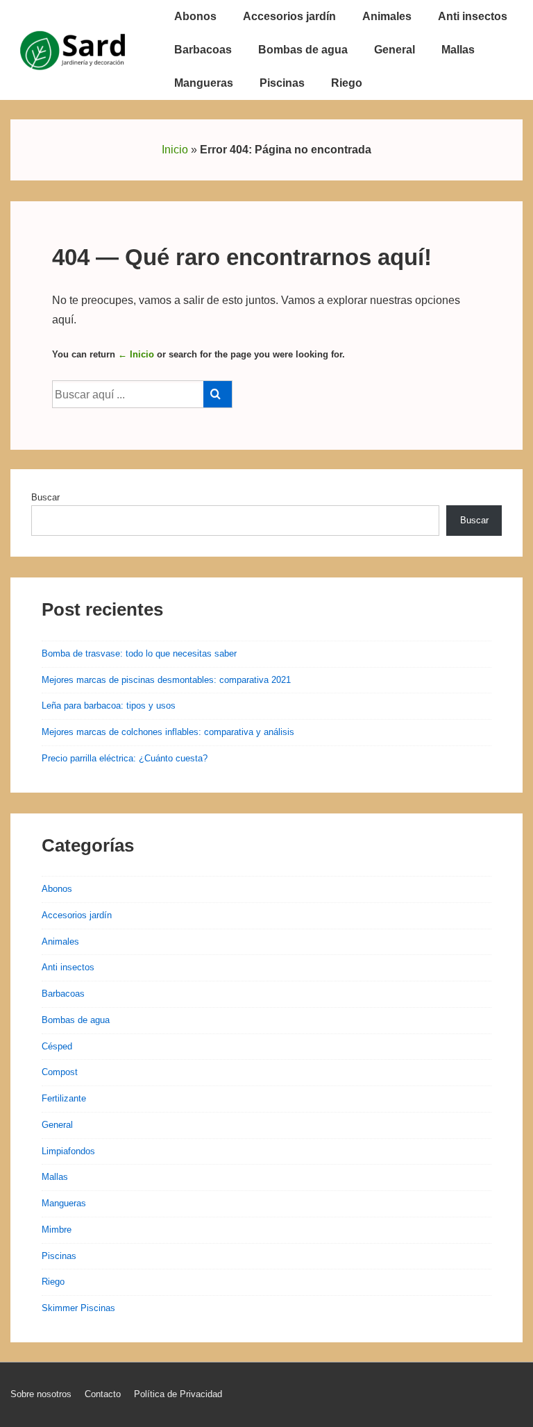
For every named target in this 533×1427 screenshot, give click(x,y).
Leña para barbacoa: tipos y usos (109, 705)
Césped (57, 1046)
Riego (346, 83)
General (394, 50)
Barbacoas (203, 50)
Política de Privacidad (178, 1394)
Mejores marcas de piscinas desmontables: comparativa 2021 (166, 680)
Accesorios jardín (289, 16)
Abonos (195, 16)
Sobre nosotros (40, 1394)
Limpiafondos (68, 1151)
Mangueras (203, 83)
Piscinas (282, 83)
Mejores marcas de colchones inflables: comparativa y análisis (168, 732)
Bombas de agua (303, 50)
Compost (60, 1072)
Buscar (45, 497)
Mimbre (56, 1229)
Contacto (103, 1394)
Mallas (458, 50)
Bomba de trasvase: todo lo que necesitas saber (139, 653)
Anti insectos (472, 16)
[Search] (217, 394)
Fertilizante (64, 1098)
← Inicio (136, 354)
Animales (387, 16)
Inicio (175, 149)
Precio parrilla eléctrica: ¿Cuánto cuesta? (125, 758)
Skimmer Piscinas (78, 1308)
